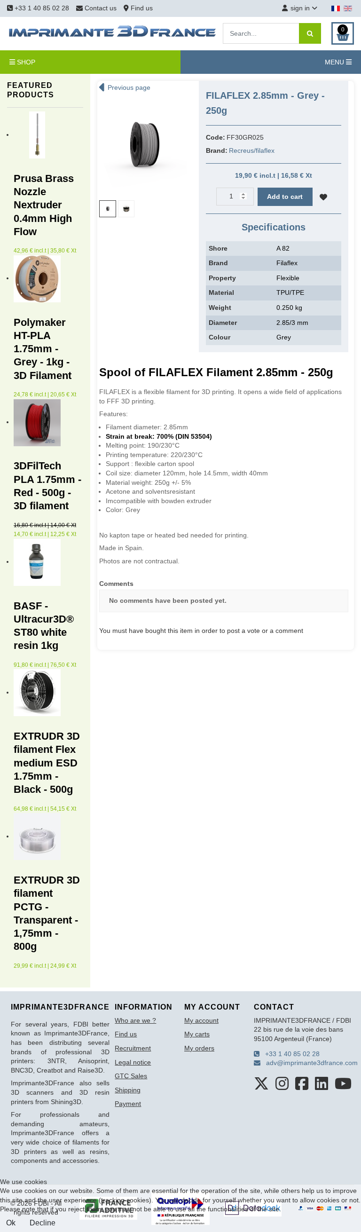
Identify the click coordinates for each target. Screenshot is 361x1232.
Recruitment (133, 1048)
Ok (11, 1223)
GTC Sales (131, 1076)
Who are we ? (135, 1020)
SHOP (25, 62)
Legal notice (133, 1062)
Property (222, 278)
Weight (220, 307)
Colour (219, 337)
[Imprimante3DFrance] (113, 33)
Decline (42, 1223)
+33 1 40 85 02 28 (41, 8)
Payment (128, 1103)
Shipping (128, 1090)
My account (201, 1020)
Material (221, 292)
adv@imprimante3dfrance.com (309, 1062)
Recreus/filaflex (252, 150)
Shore (218, 248)
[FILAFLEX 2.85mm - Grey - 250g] (143, 146)
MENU (335, 62)
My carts (197, 1034)
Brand (218, 263)
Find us (141, 8)
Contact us (100, 8)
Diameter (223, 322)
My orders (199, 1048)
